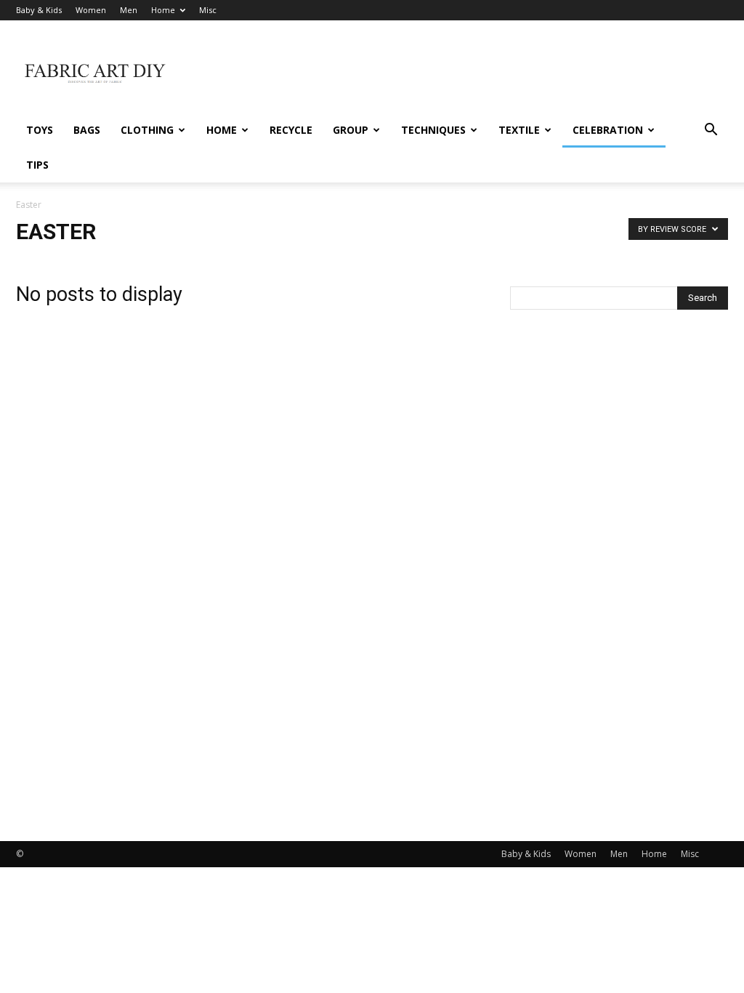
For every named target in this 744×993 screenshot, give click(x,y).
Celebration (608, 130)
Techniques (433, 130)
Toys (39, 130)
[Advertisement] (464, 73)
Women (91, 9)
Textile (519, 130)
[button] (710, 131)
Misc (208, 9)
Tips (37, 165)
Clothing (147, 130)
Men (128, 9)
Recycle (291, 130)
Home (163, 9)
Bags (86, 130)
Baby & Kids (39, 9)
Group (350, 130)
